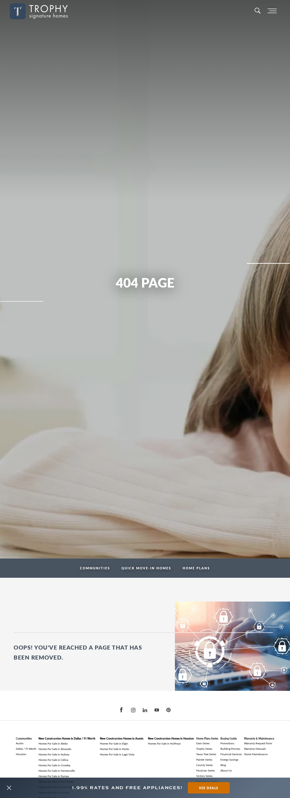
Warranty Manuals (255, 748)
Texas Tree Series (206, 754)
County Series (204, 765)
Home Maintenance (256, 754)
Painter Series (204, 759)
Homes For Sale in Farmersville (57, 770)
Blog (223, 765)
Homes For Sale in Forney (54, 776)
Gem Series (203, 743)
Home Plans (196, 568)
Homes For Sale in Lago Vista (117, 754)
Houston (21, 754)
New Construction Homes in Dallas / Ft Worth (67, 738)
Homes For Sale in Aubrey (54, 754)
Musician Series (205, 770)
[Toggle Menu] (272, 11)
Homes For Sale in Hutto (114, 749)
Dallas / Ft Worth (26, 748)
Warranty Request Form (258, 743)
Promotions (227, 743)
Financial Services (231, 754)
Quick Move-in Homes (146, 568)
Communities (95, 568)
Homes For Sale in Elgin (114, 743)
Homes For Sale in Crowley (54, 765)
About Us (226, 770)
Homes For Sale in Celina (53, 760)
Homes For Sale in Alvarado (55, 749)
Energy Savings (229, 759)
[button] (9, 787)
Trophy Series (204, 748)
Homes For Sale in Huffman (164, 743)
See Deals (208, 788)
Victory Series (204, 776)
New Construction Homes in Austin (121, 738)
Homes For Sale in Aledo (53, 743)
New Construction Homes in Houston (171, 738)
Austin (20, 743)
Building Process (230, 748)
